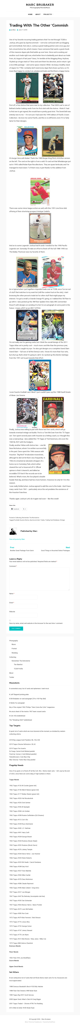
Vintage (62, 520)
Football (16, 520)
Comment (13, 566)
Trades (42, 520)
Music (14, 644)
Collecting (18, 517)
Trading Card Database (52, 520)
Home (30, 14)
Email (11, 603)
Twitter (11, 677)
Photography (13, 641)
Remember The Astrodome (30, 517)
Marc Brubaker (40, 5)
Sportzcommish (35, 520)
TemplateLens (38, 1022)
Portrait (14, 649)
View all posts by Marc (17, 539)
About (38, 14)
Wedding (15, 653)
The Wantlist (18, 664)
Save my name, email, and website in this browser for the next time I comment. (36, 623)
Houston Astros (24, 520)
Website (12, 612)
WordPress (52, 1022)
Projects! (48, 14)
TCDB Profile (18, 669)
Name (11, 594)
